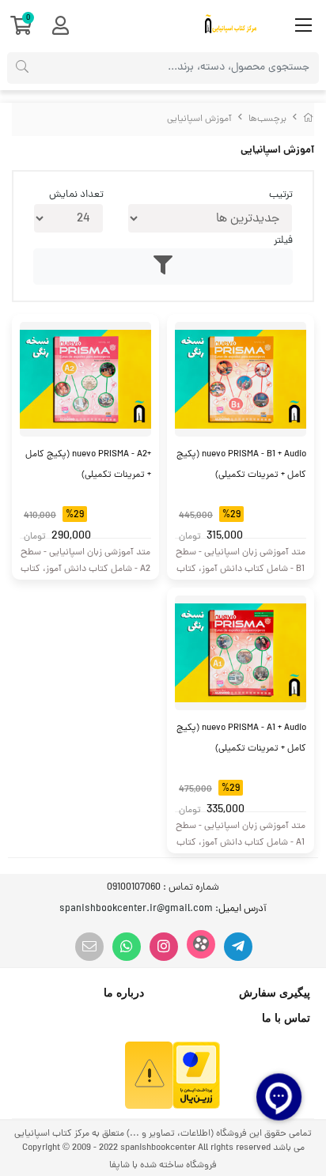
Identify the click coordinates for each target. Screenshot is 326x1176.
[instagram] (164, 946)
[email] (89, 946)
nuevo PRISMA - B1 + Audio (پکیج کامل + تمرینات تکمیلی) (241, 465)
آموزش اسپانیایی (199, 119)
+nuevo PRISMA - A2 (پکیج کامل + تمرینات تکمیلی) (88, 465)
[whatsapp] (126, 946)
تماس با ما (286, 1018)
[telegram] (238, 946)
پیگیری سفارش (274, 992)
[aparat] (201, 944)
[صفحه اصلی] (308, 119)
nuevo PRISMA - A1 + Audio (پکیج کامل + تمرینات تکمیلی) (241, 738)
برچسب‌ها (267, 119)
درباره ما (124, 992)
